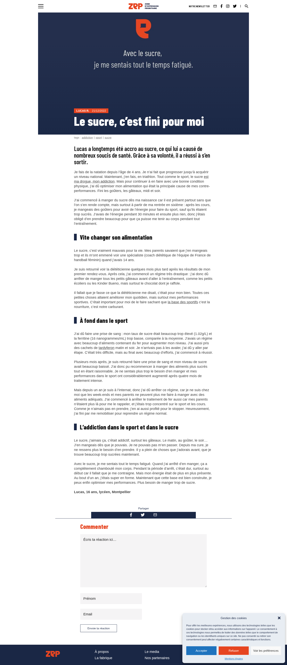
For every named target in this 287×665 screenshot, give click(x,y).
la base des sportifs (183, 302)
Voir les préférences (266, 650)
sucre (108, 137)
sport (99, 137)
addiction (87, 137)
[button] (279, 618)
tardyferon (106, 348)
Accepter (201, 650)
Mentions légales (234, 658)
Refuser (234, 650)
